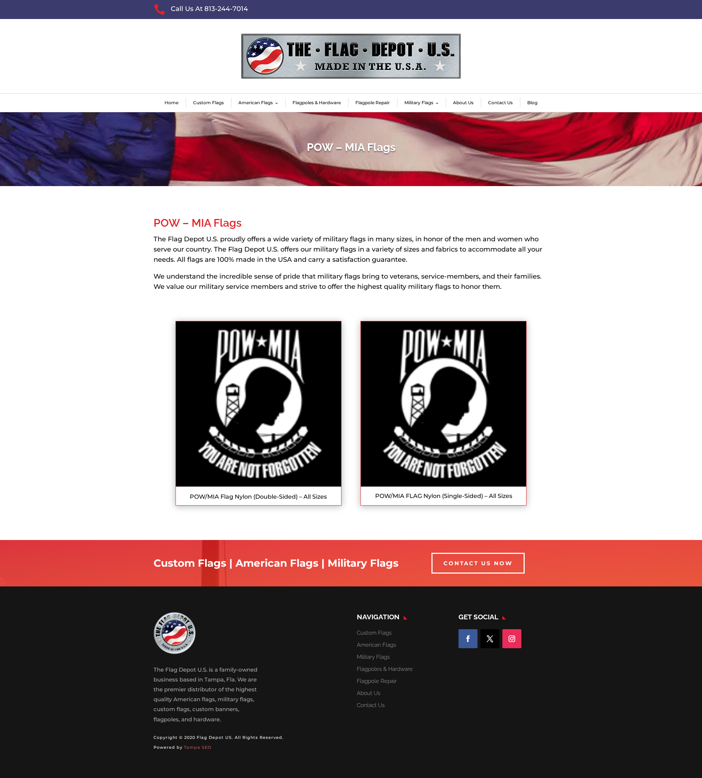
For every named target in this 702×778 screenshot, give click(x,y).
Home (171, 102)
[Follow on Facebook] (468, 638)
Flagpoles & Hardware (316, 102)
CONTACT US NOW (478, 563)
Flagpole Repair (372, 102)
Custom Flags (208, 102)
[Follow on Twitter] (489, 638)
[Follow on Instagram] (511, 638)
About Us (463, 102)
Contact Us (500, 102)
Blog (532, 102)
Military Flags (418, 102)
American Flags (255, 102)
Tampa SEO (197, 747)
